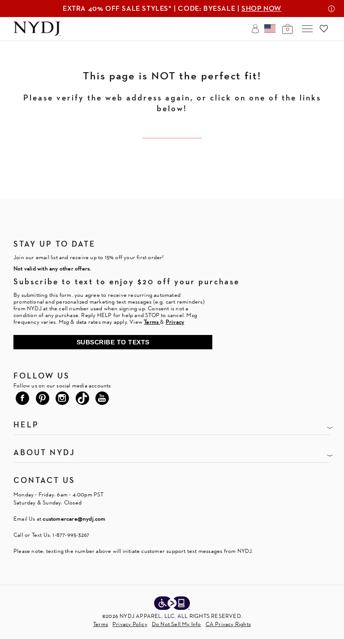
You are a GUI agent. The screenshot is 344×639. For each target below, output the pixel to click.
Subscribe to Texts (113, 342)
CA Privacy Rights (228, 624)
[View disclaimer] (331, 8)
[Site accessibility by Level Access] (172, 604)
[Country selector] (269, 28)
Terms (100, 624)
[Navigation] (307, 28)
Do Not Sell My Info (176, 624)
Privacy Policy (129, 624)
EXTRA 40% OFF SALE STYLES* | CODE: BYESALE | (172, 8)
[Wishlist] (324, 28)
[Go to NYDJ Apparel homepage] (36, 33)
